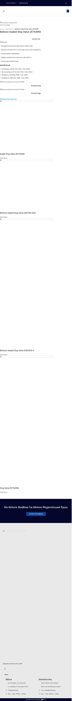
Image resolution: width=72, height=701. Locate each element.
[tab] (36, 39)
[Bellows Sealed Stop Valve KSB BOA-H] (26, 283)
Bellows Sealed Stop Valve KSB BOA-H (17, 350)
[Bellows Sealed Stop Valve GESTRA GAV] (26, 185)
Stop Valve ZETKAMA (9, 488)
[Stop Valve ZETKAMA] (26, 421)
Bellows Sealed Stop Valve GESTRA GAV (18, 213)
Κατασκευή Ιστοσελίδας (33, 699)
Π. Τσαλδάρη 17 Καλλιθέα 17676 (18, 686)
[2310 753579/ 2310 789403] (39, 683)
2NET (44, 699)
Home (2, 29)
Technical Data (36, 86)
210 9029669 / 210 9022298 (17, 683)
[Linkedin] (66, 3)
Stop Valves (9, 29)
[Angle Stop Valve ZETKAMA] (26, 126)
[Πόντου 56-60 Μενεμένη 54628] (39, 686)
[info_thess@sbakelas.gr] (39, 690)
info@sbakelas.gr (13, 690)
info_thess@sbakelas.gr (48, 690)
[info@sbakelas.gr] (6, 690)
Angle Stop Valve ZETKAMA (12, 154)
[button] (60, 3)
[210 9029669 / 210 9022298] (6, 683)
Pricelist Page (36, 93)
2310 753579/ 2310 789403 (49, 683)
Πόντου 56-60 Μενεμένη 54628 (50, 686)
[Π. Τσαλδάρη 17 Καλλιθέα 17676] (6, 686)
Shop (6, 674)
